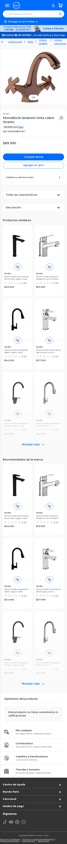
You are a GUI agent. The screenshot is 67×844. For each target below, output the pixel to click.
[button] (33, 21)
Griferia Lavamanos (60, 42)
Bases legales (43, 841)
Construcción (15, 42)
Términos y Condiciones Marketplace (38, 839)
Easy (20, 127)
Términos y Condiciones (10, 839)
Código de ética (28, 841)
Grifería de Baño (43, 42)
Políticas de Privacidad (9, 841)
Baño (30, 42)
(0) (25, 283)
